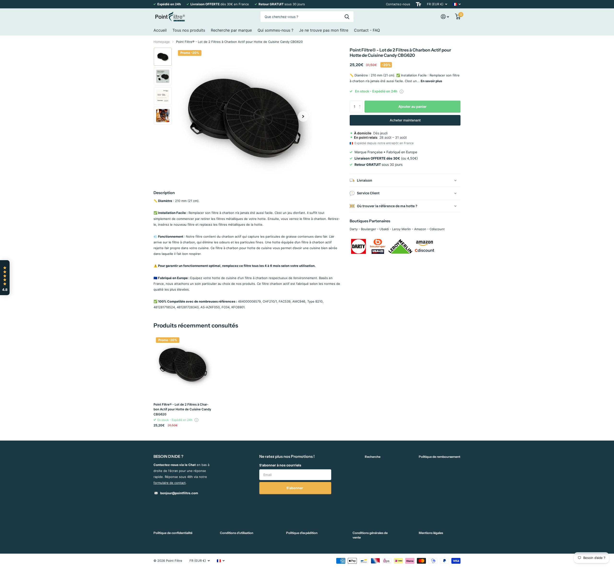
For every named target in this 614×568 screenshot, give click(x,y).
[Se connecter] (445, 16)
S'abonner (295, 488)
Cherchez (347, 16)
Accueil (160, 30)
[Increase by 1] (361, 102)
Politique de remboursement (439, 457)
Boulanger (368, 229)
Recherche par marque (231, 30)
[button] (303, 116)
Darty (354, 229)
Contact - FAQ (367, 30)
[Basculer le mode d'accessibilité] (418, 4)
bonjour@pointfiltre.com (179, 493)
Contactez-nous (398, 4)
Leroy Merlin (401, 229)
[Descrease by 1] (361, 111)
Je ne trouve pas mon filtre (323, 30)
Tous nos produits (188, 30)
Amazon (420, 229)
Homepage (162, 42)
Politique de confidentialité (173, 533)
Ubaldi (384, 229)
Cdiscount (437, 229)
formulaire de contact (170, 483)
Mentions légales (431, 533)
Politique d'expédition (302, 533)
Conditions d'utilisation (236, 533)
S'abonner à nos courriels (280, 465)
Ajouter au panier (412, 106)
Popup (401, 91)
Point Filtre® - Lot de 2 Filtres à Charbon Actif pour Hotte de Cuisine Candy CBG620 (182, 409)
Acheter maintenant (405, 120)
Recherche (372, 457)
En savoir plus (431, 81)
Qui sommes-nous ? (275, 30)
